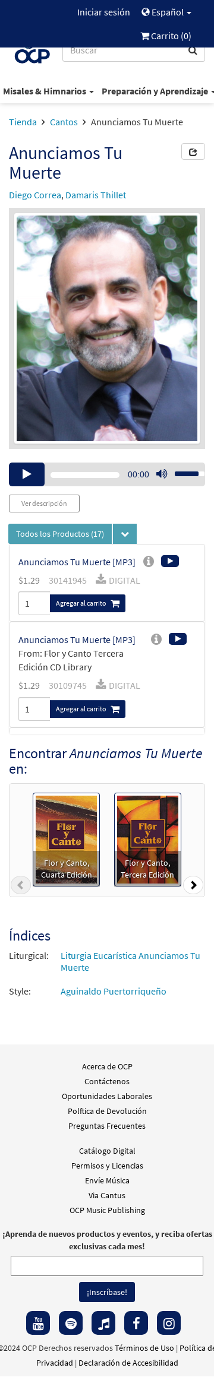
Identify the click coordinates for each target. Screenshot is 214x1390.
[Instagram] (169, 1323)
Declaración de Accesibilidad (128, 1362)
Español (167, 12)
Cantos (64, 122)
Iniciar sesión (103, 12)
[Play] (27, 474)
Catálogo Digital (107, 1150)
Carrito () (170, 36)
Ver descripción (44, 503)
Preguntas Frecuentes (107, 1125)
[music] (103, 1323)
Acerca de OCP (107, 1066)
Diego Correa (35, 195)
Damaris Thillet (95, 195)
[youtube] (38, 1323)
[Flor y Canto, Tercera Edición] (147, 838)
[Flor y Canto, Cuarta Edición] (66, 838)
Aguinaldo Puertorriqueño (113, 991)
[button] (21, 888)
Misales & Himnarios (45, 91)
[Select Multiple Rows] (125, 534)
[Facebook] (136, 1323)
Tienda (23, 122)
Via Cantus (107, 1195)
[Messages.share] (193, 151)
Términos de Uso (144, 1347)
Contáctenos (107, 1081)
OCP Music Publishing (107, 1210)
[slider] (183, 470)
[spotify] (71, 1323)
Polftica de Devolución (107, 1111)
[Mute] (161, 474)
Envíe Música (107, 1180)
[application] (107, 474)
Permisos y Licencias (107, 1165)
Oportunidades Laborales (107, 1096)
